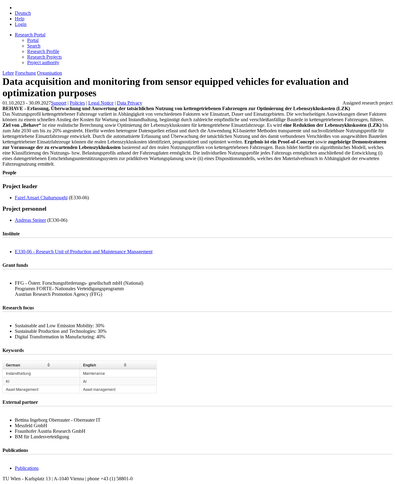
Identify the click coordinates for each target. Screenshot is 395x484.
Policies (77, 102)
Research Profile (43, 51)
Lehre (8, 73)
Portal (33, 40)
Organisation (49, 73)
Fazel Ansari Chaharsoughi (41, 197)
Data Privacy (129, 102)
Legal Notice (101, 102)
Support (58, 102)
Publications (27, 468)
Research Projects (44, 57)
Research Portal (30, 34)
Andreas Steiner (30, 220)
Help (19, 18)
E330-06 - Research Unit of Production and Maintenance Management (83, 251)
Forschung (25, 73)
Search (33, 45)
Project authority (43, 62)
